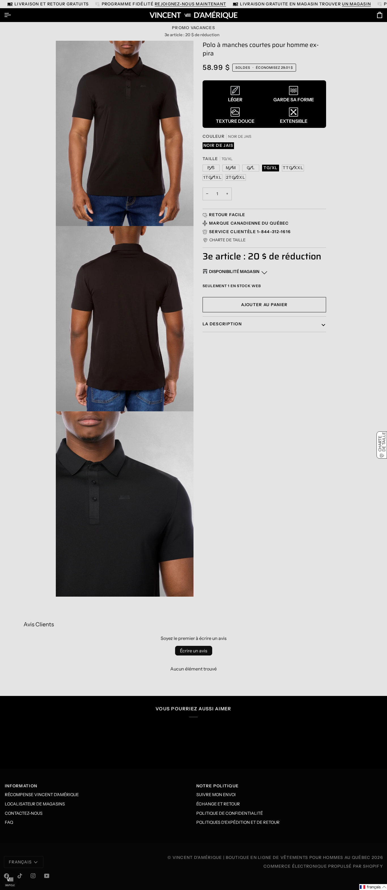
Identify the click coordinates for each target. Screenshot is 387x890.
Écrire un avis (193, 650)
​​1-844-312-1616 (274, 231)
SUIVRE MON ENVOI (216, 794)
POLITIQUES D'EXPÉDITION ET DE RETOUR (238, 822)
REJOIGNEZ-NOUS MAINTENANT (171, 4)
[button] (224, 240)
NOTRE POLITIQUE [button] (217, 785)
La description (222, 323)
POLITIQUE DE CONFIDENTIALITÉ (229, 813)
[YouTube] (46, 875)
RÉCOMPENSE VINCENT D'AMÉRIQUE (42, 794)
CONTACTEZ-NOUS (23, 813)
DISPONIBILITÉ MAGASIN (234, 271)
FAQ (9, 822)
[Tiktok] (20, 875)
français (20, 862)
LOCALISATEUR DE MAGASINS (35, 804)
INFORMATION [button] (21, 785)
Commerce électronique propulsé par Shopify (323, 866)
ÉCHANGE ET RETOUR (218, 804)
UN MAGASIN (336, 4)
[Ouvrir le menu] (12, 15)
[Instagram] (33, 875)
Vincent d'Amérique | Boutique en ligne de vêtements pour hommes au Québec (272, 857)
